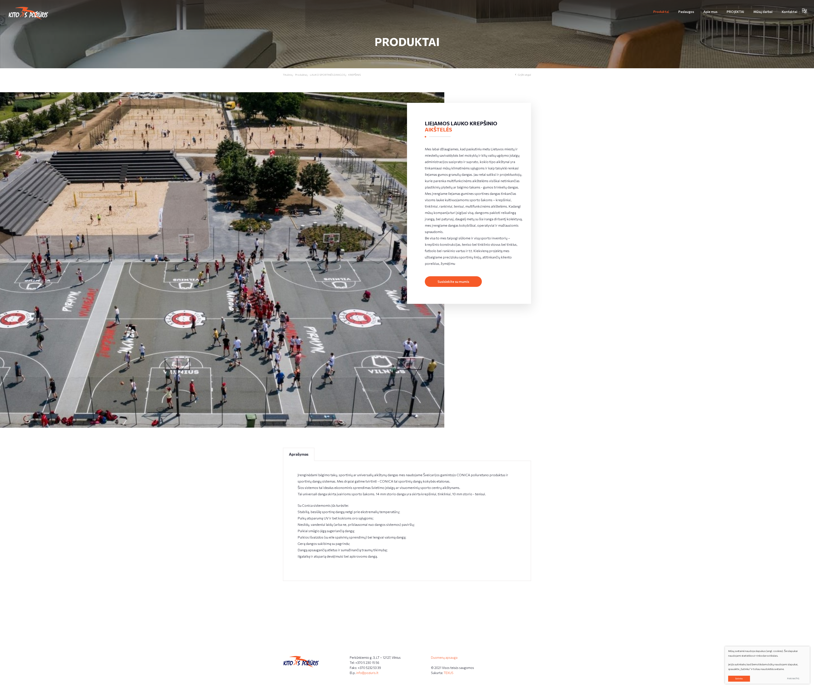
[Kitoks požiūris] (28, 13)
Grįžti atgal (524, 74)
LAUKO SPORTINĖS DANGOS (327, 74)
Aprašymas (298, 454)
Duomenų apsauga (444, 657)
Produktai (301, 74)
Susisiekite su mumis (453, 281)
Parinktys (793, 678)
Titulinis (287, 74)
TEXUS (448, 673)
